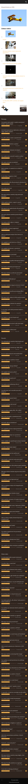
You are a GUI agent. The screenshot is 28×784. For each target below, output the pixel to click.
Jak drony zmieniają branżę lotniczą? (10, 640)
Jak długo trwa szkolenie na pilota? (9, 144)
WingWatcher (12, 139)
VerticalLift (12, 197)
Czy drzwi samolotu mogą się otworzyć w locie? (13, 285)
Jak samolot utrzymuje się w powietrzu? (11, 434)
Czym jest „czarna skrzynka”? (8, 743)
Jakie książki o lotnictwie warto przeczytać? (12, 459)
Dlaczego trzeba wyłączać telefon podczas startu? (13, 297)
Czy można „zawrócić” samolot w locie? (11, 686)
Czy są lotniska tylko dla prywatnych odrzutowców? (14, 182)
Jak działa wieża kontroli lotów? (9, 398)
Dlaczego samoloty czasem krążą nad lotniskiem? (13, 634)
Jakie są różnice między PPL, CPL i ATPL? (11, 410)
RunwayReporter (13, 262)
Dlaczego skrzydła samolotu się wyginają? (11, 763)
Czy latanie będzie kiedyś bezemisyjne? (11, 698)
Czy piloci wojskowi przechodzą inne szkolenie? (13, 716)
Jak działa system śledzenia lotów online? (11, 569)
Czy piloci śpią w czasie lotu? (8, 563)
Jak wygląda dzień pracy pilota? (9, 372)
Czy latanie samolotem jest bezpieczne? (11, 266)
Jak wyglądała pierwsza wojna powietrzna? (11, 428)
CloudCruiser (12, 133)
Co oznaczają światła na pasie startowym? (11, 557)
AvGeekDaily (12, 688)
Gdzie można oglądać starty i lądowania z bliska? (13, 505)
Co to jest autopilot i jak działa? (9, 254)
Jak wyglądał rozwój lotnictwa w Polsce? (11, 242)
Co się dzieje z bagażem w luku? (9, 176)
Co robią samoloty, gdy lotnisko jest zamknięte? (12, 575)
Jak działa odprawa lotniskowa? (9, 422)
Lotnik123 (12, 373)
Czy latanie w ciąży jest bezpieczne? (10, 317)
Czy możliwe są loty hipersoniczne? (10, 479)
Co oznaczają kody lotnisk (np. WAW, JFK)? (12, 347)
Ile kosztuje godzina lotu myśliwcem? (10, 453)
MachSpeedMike (13, 250)
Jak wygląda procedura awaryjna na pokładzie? (12, 545)
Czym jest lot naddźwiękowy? (8, 279)
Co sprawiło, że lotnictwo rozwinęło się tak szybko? (13, 692)
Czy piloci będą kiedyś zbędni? (8, 447)
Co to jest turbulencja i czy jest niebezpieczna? (12, 581)
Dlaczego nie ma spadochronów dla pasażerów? (12, 208)
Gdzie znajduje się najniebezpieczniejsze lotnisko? (13, 441)
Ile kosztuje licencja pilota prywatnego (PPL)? (12, 291)
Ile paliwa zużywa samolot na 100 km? (10, 627)
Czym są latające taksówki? (8, 587)
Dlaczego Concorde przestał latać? (9, 621)
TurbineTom (12, 256)
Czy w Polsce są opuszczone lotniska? (10, 511)
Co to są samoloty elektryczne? (8, 329)
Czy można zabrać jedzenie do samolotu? (11, 303)
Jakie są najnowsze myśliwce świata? (10, 359)
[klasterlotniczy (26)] (14, 26)
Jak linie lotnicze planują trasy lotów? (10, 539)
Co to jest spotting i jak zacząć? (9, 404)
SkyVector (12, 145)
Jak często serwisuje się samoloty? (9, 162)
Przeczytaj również (14, 780)
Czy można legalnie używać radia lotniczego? (12, 323)
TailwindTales (12, 171)
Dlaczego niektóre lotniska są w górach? (11, 615)
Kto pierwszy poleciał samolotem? (9, 710)
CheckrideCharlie (13, 190)
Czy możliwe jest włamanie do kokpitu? (11, 150)
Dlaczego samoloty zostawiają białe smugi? (11, 654)
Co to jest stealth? (5, 704)
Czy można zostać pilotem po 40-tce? (10, 384)
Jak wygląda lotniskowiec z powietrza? (10, 248)
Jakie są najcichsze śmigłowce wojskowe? (11, 723)
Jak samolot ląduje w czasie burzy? (9, 680)
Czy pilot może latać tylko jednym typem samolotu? (13, 465)
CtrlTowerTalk (12, 151)
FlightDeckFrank (13, 125)
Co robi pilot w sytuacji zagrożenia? (10, 228)
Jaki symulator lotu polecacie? (8, 378)
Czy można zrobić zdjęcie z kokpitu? (10, 222)
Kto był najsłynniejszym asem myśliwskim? (11, 353)
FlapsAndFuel (12, 217)
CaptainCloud (12, 184)
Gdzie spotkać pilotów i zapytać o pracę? (11, 202)
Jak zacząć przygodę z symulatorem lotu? (11, 416)
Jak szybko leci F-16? (6, 188)
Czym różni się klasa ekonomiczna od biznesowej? (13, 667)
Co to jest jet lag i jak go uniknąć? (9, 365)
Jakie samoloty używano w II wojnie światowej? (13, 499)
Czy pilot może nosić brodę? (8, 525)
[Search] (26, 2)
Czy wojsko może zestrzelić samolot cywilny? (12, 156)
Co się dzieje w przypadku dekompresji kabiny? (12, 260)
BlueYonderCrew (13, 293)
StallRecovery (12, 280)
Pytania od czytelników (5, 125)
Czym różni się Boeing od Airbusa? (9, 769)
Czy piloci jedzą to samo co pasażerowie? (11, 137)
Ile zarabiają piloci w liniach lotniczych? (11, 594)
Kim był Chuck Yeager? (7, 729)
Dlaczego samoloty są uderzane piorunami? (11, 272)
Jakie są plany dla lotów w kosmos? (9, 749)
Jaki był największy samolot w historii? (10, 674)
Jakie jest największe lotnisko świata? (10, 493)
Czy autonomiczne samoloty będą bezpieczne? (12, 341)
